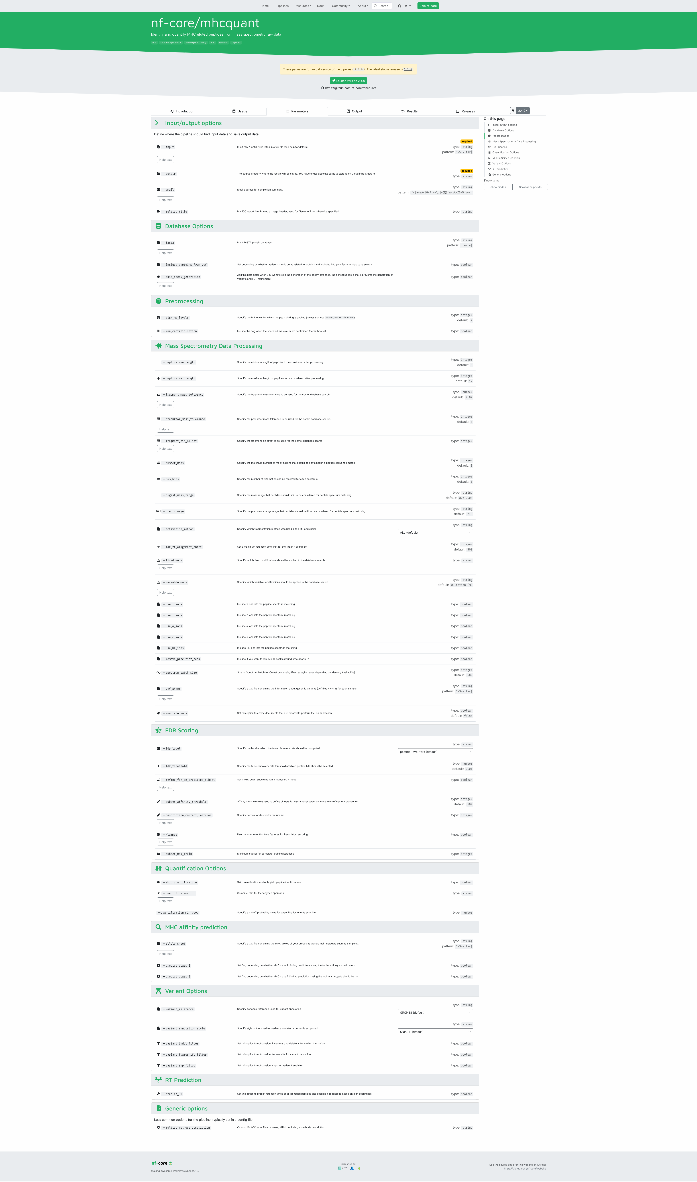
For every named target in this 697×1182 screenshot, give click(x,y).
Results (412, 111)
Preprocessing (183, 300)
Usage (242, 111)
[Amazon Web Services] (345, 1168)
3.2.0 (408, 69)
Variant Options (185, 990)
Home (264, 6)
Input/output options (193, 122)
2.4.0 (521, 110)
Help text (165, 159)
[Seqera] (339, 1168)
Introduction (184, 111)
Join (428, 6)
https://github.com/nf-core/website (525, 1168)
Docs (320, 6)
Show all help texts (530, 187)
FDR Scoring (181, 730)
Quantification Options (195, 868)
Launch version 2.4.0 (350, 81)
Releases (468, 111)
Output (356, 111)
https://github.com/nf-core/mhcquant (350, 88)
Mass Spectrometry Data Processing (213, 345)
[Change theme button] (407, 5)
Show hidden (498, 187)
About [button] (362, 6)
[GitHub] (399, 6)
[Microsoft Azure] (352, 1168)
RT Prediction (182, 1079)
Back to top (492, 180)
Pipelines (282, 6)
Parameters (299, 111)
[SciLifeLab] (358, 1168)
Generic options (186, 1108)
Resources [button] (302, 6)
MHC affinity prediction (195, 927)
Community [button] (340, 6)
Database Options (188, 225)
